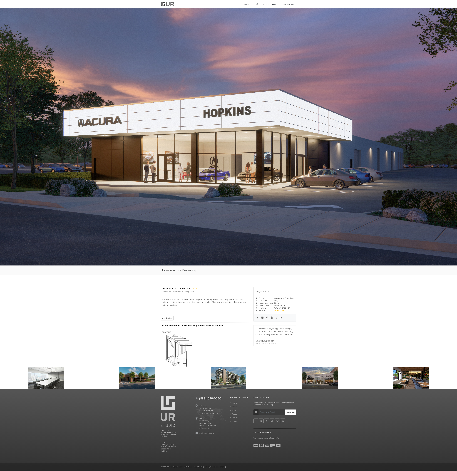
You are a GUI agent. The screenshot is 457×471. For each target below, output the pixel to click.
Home (234, 403)
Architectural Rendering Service (183, 292)
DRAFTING (166, 332)
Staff (256, 4)
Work (234, 410)
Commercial (167, 292)
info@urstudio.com (206, 433)
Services (246, 4)
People (234, 406)
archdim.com (279, 310)
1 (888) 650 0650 (288, 4)
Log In (234, 421)
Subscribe (291, 412)
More (274, 4)
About (234, 414)
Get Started (167, 318)
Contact (235, 417)
